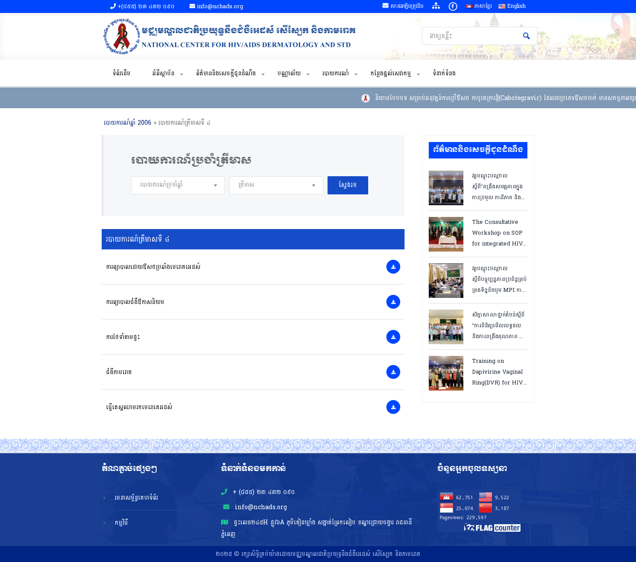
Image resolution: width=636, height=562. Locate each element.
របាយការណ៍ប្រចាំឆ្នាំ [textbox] (161, 184)
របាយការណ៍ (335, 73)
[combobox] (178, 185)
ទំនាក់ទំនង (444, 73)
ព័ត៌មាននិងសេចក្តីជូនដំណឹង (226, 73)
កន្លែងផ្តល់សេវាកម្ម (390, 73)
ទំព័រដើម (121, 73)
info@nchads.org (260, 507)
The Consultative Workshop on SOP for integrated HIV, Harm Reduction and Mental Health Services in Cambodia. (498, 232)
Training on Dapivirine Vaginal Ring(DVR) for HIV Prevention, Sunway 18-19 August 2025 (497, 371)
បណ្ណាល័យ (289, 73)
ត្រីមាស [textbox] (246, 184)
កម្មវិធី (121, 522)
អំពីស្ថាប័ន (163, 73)
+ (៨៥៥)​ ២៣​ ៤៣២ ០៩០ (263, 492)
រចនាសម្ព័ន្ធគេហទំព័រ (136, 497)
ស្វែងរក (526, 36)
